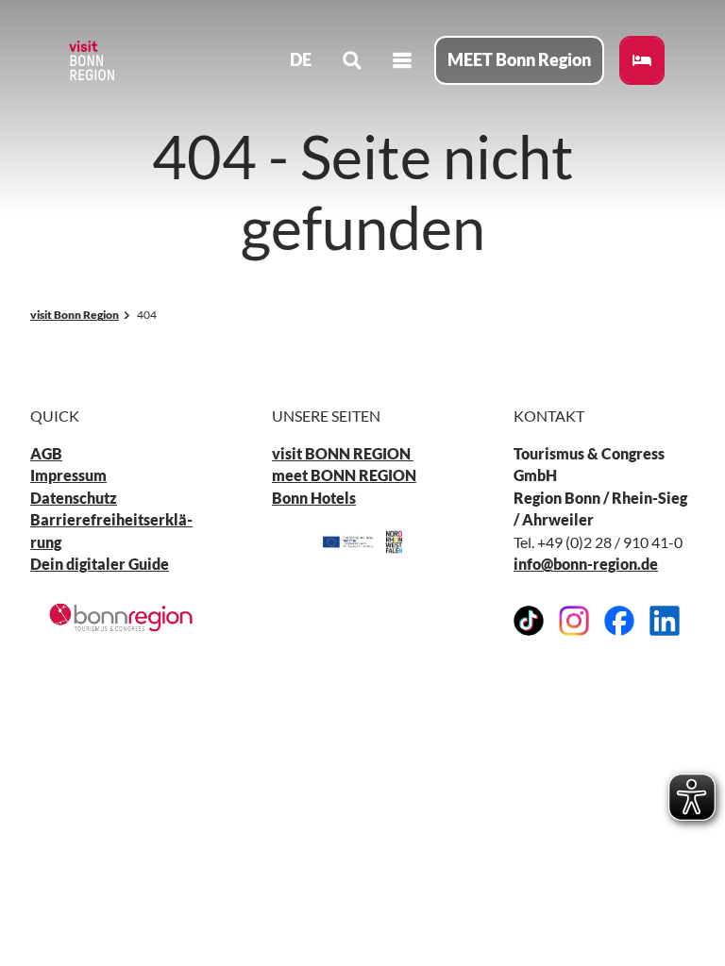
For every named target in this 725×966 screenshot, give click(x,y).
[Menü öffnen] (401, 60)
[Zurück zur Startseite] (90, 60)
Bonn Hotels (314, 498)
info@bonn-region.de (586, 564)
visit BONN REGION (342, 453)
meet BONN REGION (344, 475)
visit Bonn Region (74, 314)
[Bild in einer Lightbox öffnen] (120, 617)
